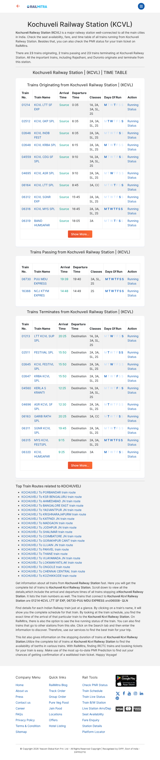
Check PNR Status (95, 685)
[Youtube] (129, 693)
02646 (26, 133)
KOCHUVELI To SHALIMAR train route (46, 532)
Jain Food (55, 708)
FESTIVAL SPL (44, 352)
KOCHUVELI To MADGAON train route (47, 523)
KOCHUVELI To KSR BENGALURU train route (51, 496)
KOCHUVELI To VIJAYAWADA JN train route (50, 558)
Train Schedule (92, 691)
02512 (26, 121)
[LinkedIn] (141, 693)
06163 (26, 416)
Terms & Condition (28, 726)
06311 (26, 428)
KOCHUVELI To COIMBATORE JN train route (51, 536)
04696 (26, 404)
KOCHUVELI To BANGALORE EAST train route (52, 505)
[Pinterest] (117, 698)
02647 (26, 376)
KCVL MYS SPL (44, 209)
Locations (55, 714)
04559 (26, 157)
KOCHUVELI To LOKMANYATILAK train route (51, 562)
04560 (26, 388)
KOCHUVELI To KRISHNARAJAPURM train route (53, 514)
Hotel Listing (57, 726)
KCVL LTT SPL (44, 185)
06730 (26, 279)
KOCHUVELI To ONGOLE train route (45, 567)
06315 (26, 440)
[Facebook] (124, 693)
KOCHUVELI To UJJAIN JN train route (47, 545)
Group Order (57, 696)
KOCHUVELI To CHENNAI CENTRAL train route (53, 571)
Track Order (57, 691)
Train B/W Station (94, 702)
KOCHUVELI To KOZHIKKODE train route (48, 575)
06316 (26, 209)
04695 (26, 173)
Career (20, 708)
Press (19, 696)
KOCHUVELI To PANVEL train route (45, 549)
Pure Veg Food (59, 702)
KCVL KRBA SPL (45, 145)
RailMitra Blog (58, 685)
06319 (26, 220)
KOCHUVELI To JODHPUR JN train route (48, 527)
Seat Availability (93, 714)
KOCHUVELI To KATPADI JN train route (47, 518)
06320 (26, 452)
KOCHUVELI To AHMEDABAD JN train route (50, 501)
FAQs (19, 714)
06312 (26, 197)
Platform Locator (93, 731)
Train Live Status (93, 696)
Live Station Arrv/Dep (96, 708)
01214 (26, 105)
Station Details (92, 726)
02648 (26, 145)
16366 (26, 291)
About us (22, 691)
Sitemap (21, 731)
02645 (26, 364)
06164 (26, 185)
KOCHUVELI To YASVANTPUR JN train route (51, 510)
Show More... (80, 234)
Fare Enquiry (90, 720)
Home (20, 685)
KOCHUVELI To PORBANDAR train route (48, 492)
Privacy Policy (25, 720)
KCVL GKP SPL (44, 121)
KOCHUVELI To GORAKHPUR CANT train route (53, 540)
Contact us (23, 702)
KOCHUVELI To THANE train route (44, 553)
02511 (26, 352)
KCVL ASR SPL (44, 173)
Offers (53, 720)
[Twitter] (118, 693)
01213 (26, 336)
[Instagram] (135, 693)
